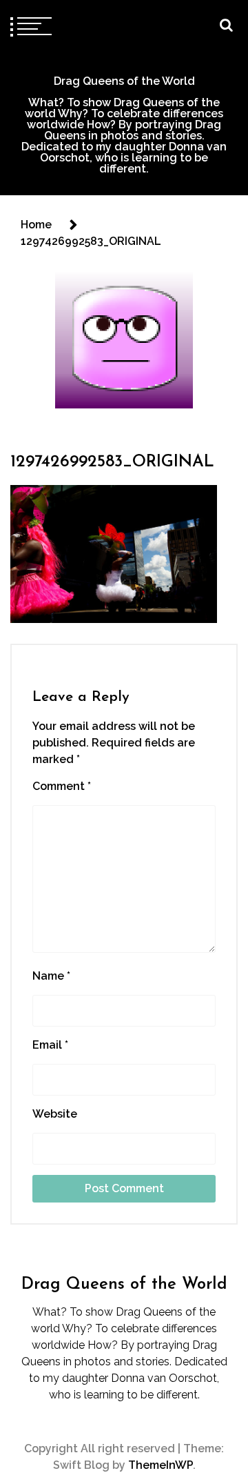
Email (50, 1044)
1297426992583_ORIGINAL (112, 462)
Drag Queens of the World (124, 81)
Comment (61, 786)
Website (54, 1113)
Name (51, 975)
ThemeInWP (160, 1465)
